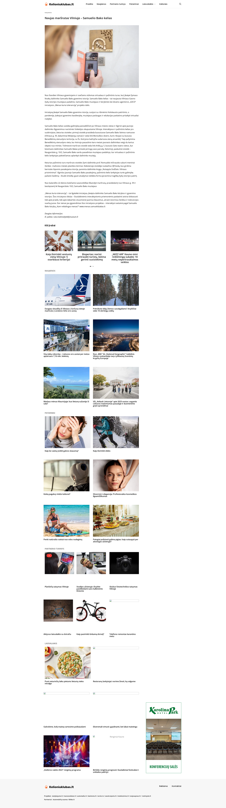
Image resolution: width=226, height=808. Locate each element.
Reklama (163, 786)
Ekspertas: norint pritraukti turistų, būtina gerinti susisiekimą (92, 257)
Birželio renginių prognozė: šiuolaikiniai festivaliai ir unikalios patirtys (116, 771)
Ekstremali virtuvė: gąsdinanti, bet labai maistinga (115, 726)
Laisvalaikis (147, 4)
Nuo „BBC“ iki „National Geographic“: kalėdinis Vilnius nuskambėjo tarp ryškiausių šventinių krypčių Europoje (113, 356)
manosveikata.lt (70, 796)
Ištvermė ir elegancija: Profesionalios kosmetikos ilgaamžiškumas (115, 495)
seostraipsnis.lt (110, 796)
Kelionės (163, 4)
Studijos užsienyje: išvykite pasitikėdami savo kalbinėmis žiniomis (90, 588)
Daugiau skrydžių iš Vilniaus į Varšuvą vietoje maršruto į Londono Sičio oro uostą (65, 309)
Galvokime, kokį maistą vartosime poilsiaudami (65, 726)
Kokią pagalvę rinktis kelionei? (57, 494)
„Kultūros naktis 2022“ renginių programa (62, 770)
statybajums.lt (57, 796)
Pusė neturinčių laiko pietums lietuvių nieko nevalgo (64, 682)
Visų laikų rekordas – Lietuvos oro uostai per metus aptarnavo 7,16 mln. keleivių (66, 355)
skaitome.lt (92, 796)
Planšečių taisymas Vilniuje (57, 586)
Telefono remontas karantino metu (122, 635)
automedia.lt (82, 796)
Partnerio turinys (118, 4)
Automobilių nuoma (60, 799)
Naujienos (101, 4)
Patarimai (134, 4)
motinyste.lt (146, 796)
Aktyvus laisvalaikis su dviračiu (57, 634)
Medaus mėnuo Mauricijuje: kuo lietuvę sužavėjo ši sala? (66, 402)
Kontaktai (176, 786)
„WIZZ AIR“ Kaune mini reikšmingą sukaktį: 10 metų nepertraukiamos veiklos (124, 258)
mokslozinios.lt (123, 796)
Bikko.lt (72, 799)
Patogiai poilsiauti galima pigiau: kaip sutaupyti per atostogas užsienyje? (115, 540)
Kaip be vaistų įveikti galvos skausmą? (62, 451)
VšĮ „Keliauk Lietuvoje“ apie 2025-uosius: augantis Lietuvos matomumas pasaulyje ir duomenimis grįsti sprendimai (115, 403)
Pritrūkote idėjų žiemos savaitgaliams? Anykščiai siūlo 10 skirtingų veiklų (114, 309)
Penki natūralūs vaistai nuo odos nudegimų (63, 539)
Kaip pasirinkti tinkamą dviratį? (90, 634)
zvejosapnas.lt (135, 796)
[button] (90, 266)
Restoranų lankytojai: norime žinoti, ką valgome (114, 681)
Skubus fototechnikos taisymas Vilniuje (123, 587)
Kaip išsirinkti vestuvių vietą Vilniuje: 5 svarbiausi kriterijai (59, 257)
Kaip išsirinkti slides (101, 451)
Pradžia (89, 4)
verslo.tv (100, 796)
